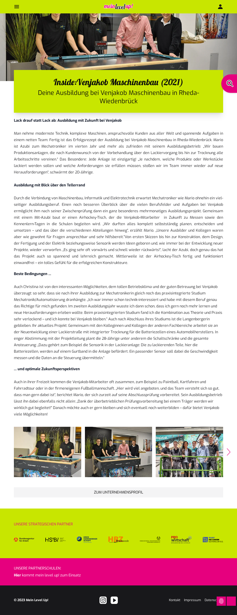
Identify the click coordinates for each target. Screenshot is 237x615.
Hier (17, 575)
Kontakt (174, 600)
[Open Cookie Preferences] (221, 601)
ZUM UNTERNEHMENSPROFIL (118, 492)
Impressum (192, 600)
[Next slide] (228, 452)
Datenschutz (214, 600)
